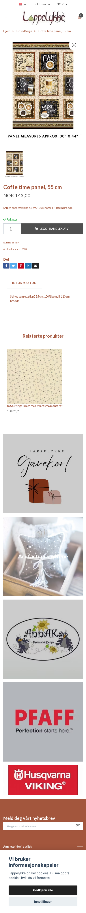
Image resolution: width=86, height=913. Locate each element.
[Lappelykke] (44, 18)
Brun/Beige (24, 33)
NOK (60, 4)
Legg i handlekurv (54, 231)
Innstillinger (43, 901)
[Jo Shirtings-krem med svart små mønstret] (43, 378)
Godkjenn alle (43, 890)
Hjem (6, 33)
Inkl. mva (40, 4)
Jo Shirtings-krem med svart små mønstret (35, 408)
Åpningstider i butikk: (17, 848)
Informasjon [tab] (24, 285)
